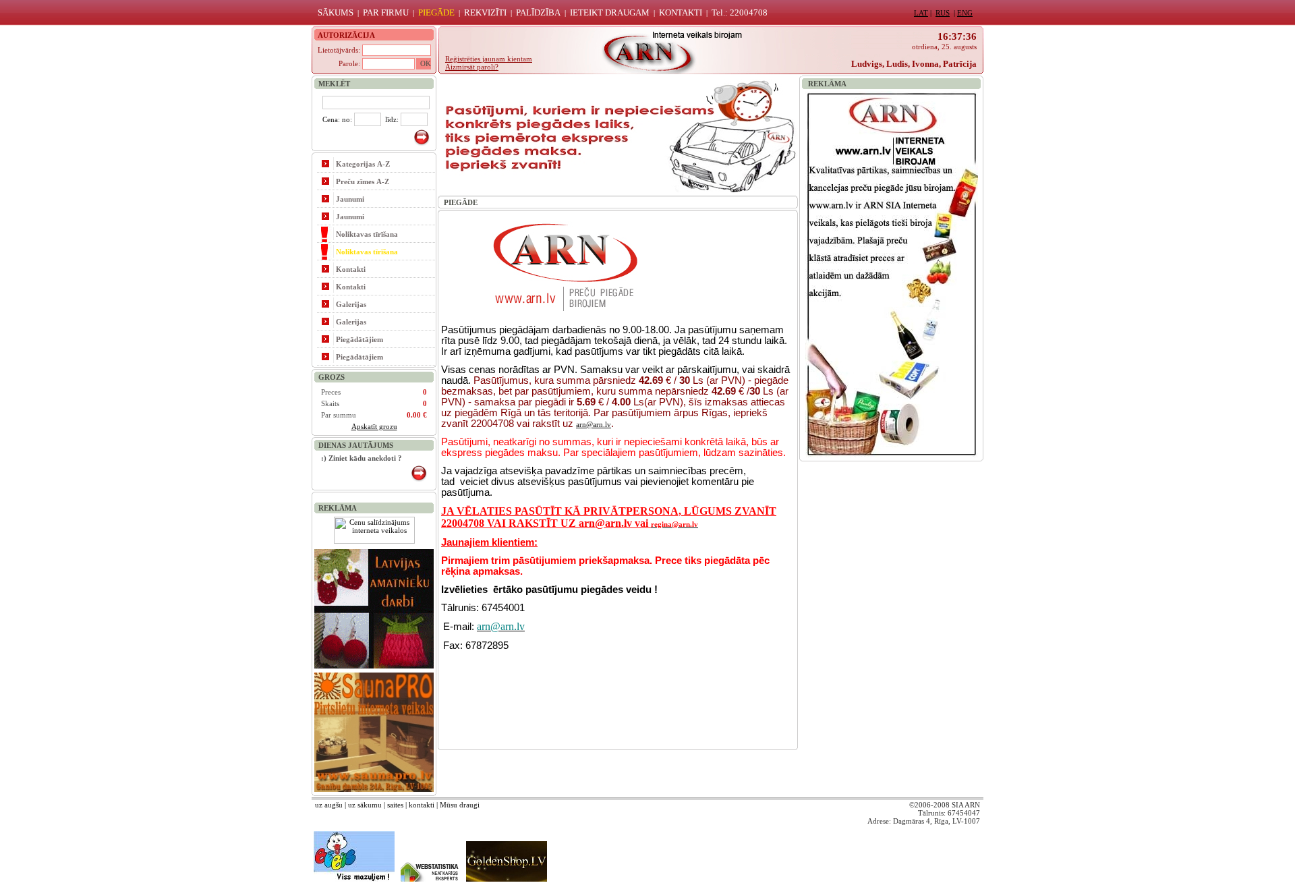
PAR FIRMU (386, 12)
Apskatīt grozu (374, 426)
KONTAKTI (680, 12)
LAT (921, 13)
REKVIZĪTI (485, 12)
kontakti (421, 805)
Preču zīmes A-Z (362, 181)
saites (395, 805)
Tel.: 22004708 (740, 12)
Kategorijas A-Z (363, 164)
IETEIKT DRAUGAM (610, 12)
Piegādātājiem (359, 339)
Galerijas (351, 304)
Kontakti (351, 269)
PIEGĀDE (436, 12)
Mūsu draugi (460, 805)
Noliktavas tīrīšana (367, 234)
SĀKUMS (335, 12)
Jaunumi (350, 199)
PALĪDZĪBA (538, 12)
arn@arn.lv (593, 424)
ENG (965, 13)
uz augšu (329, 805)
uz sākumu (365, 805)
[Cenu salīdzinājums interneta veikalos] (374, 541)
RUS (943, 13)
